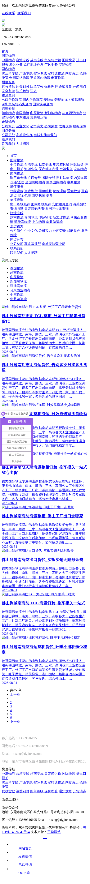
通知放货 (65, 86)
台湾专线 (22, 60)
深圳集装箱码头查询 (17, 104)
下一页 (15, 721)
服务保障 (79, 126)
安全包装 (8, 91)
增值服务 (8, 82)
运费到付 (22, 86)
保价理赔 (51, 86)
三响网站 (54, 832)
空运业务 (51, 64)
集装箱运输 (52, 60)
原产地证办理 (33, 64)
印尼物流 (37, 113)
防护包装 (22, 91)
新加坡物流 (52, 113)
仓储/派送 (17, 182)
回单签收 (37, 86)
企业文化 (22, 126)
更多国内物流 (40, 78)
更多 (33, 91)
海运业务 (16, 64)
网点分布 (8, 130)
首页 (5, 51)
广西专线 (26, 73)
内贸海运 (72, 73)
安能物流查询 (54, 100)
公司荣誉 (51, 126)
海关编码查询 (74, 100)
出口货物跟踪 (12, 100)
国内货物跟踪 (33, 100)
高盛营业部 (24, 135)
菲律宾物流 (22, 222)
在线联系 (8, 13)
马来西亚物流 (72, 113)
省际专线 (40, 73)
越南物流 (8, 113)
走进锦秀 (8, 122)
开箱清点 (79, 86)
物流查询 (8, 95)
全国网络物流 (19, 78)
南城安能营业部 (45, 135)
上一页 (15, 694)
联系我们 (24, 13)
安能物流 (65, 64)
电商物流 (57, 78)
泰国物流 (22, 113)
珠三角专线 (10, 73)
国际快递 (68, 60)
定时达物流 (56, 73)
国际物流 (8, 55)
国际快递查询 (43, 104)
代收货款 (8, 86)
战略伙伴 (65, 126)
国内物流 (8, 69)
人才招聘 (22, 144)
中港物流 (8, 60)
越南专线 (37, 60)
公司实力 (37, 126)
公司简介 (8, 126)
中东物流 (22, 117)
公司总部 (8, 135)
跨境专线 (8, 108)
